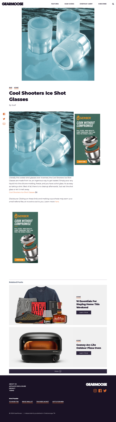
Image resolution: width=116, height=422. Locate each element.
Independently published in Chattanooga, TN (39, 413)
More (57, 371)
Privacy (12, 388)
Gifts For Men (58, 401)
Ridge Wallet (27, 401)
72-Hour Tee (14, 401)
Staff (14, 105)
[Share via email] (4, 123)
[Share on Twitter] (4, 119)
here (57, 202)
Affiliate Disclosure (17, 386)
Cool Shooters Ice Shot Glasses (22, 192)
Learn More (85, 312)
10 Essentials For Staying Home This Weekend (88, 304)
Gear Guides (69, 4)
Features (55, 4)
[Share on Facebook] (4, 114)
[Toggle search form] (113, 4)
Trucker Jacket (42, 401)
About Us (13, 384)
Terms (11, 390)
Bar (10, 87)
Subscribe (102, 4)
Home (16, 87)
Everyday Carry (86, 4)
